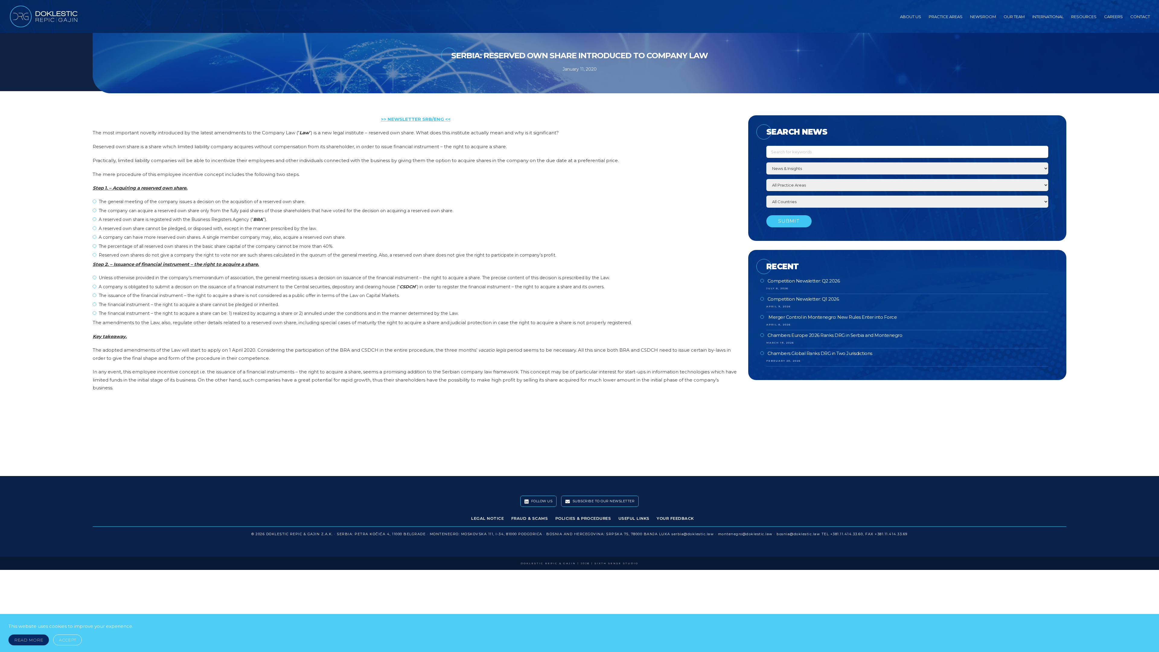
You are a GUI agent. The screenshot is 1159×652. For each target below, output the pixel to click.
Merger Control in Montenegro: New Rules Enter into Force (832, 317)
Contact (1140, 16)
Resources (1084, 16)
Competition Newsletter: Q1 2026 (803, 299)
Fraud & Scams (529, 518)
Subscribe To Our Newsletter (602, 501)
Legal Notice (487, 518)
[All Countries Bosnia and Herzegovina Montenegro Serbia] (907, 202)
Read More (28, 640)
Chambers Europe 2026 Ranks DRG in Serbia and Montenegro (835, 335)
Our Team (1014, 16)
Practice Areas (946, 16)
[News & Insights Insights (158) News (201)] (907, 168)
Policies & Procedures (583, 518)
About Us (910, 16)
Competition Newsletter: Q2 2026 (804, 281)
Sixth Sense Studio (616, 563)
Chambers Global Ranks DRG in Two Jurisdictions (820, 353)
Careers (1113, 16)
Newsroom (983, 16)
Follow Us (541, 501)
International (1048, 16)
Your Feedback (675, 518)
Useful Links (634, 518)
